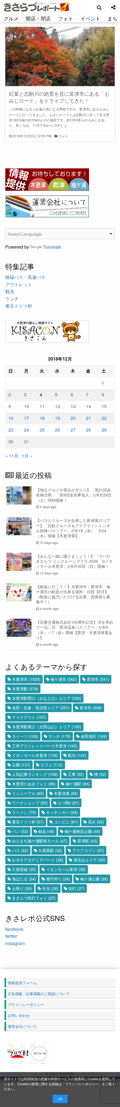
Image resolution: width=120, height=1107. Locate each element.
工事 (76, 774)
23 (10, 430)
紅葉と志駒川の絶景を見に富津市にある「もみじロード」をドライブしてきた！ (59, 97)
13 (73, 406)
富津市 (91, 707)
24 (26, 430)
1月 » (27, 456)
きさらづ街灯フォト (34, 898)
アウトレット (18, 284)
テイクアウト (29, 717)
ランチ (12, 298)
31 (26, 441)
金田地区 (94, 736)
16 (10, 418)
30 (10, 441)
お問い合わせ (19, 1015)
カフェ (51, 764)
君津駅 (87, 841)
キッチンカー (62, 812)
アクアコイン (88, 850)
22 (104, 418)
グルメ (11, 18)
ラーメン (24, 812)
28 (88, 430)
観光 (9, 291)
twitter (11, 936)
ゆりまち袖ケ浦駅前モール (39, 841)
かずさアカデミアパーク (37, 860)
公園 (21, 764)
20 (73, 418)
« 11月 (11, 456)
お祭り (22, 888)
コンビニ (66, 822)
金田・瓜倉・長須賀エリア (40, 707)
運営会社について (22, 1026)
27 (73, 430)
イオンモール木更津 (35, 755)
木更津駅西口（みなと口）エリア (46, 698)
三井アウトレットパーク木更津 (44, 745)
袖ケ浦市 (64, 679)
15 (104, 406)
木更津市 (26, 679)
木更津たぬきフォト (34, 783)
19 (57, 418)
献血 (46, 831)
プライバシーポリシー (82, 1083)
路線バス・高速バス (25, 277)
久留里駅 (50, 850)
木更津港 (66, 793)
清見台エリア (89, 860)
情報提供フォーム (22, 982)
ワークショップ (30, 802)
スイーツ (25, 736)
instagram (15, 943)
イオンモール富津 (66, 869)
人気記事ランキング (35, 774)
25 (42, 430)
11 (42, 406)
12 (57, 406)
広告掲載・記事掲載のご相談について (38, 993)
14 (88, 406)
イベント (90, 18)
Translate (52, 247)
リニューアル (28, 793)
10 (26, 406)
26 (57, 430)
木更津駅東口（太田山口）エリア (46, 726)
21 (88, 418)
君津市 (98, 679)
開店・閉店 (38, 18)
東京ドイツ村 (18, 306)
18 (42, 418)
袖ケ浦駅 (78, 783)
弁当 (50, 888)
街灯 (76, 888)
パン (20, 831)
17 (26, 418)
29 (104, 430)
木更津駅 (25, 688)
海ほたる (24, 879)
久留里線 (24, 869)
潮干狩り (58, 879)
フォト (65, 18)
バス (20, 850)
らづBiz (68, 802)
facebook (14, 929)
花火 (96, 822)
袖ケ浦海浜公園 (82, 831)
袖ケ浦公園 (94, 879)
